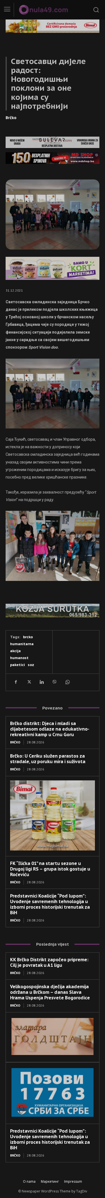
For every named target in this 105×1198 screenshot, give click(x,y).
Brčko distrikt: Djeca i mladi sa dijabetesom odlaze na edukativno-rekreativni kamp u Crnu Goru (49, 729)
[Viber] (54, 682)
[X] (28, 682)
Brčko (11, 117)
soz (31, 664)
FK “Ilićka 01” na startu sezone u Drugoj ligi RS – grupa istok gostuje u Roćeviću (50, 869)
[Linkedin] (41, 682)
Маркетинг (50, 1181)
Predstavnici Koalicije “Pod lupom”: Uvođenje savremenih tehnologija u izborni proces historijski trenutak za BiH (50, 904)
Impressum (73, 1181)
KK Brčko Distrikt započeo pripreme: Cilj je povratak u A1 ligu (49, 962)
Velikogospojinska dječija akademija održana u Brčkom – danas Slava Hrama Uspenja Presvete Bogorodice (50, 992)
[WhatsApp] (67, 682)
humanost (19, 657)
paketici (17, 664)
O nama (29, 1181)
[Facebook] (15, 682)
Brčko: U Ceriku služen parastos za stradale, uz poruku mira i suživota (47, 758)
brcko (28, 637)
